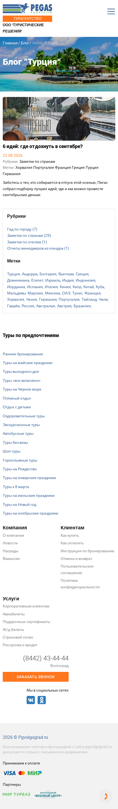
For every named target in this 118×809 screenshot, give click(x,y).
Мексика (52, 293)
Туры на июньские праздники (29, 495)
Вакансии (11, 558)
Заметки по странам (37, 161)
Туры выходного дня (21, 371)
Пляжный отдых (17, 398)
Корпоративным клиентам (26, 606)
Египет (37, 280)
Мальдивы (16, 293)
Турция (92, 167)
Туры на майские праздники (27, 362)
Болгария (48, 273)
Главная (10, 42)
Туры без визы (15, 442)
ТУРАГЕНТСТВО (27, 18)
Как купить (70, 535)
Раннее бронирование (23, 353)
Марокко (35, 293)
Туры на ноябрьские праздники (30, 513)
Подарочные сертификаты (26, 621)
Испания (35, 286)
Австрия (64, 305)
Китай (88, 286)
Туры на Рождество (20, 468)
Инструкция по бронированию (87, 550)
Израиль (52, 280)
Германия (12, 173)
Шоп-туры (11, 451)
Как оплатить (72, 542)
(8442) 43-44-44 (46, 658)
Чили (103, 299)
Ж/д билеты (13, 629)
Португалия (44, 167)
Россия (28, 305)
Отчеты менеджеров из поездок (38, 248)
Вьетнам (66, 273)
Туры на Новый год (19, 504)
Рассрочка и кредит (20, 644)
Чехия (31, 299)
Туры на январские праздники (29, 477)
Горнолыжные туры (20, 460)
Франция (63, 167)
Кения (65, 286)
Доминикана (18, 280)
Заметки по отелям (27, 241)
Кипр (77, 286)
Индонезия (85, 280)
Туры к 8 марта (16, 486)
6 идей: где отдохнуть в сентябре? (43, 146)
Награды (10, 550)
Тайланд (89, 299)
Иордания (16, 286)
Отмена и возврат (76, 558)
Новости (10, 542)
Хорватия (24, 167)
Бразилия (82, 305)
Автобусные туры (18, 433)
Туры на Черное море (22, 389)
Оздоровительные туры (24, 415)
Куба (100, 286)
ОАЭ (66, 293)
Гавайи (13, 305)
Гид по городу (22, 229)
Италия (51, 286)
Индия (68, 280)
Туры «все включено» (22, 380)
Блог (25, 42)
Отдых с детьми (17, 406)
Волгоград (59, 665)
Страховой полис (18, 637)
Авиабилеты (14, 613)
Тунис (77, 293)
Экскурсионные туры (21, 424)
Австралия (45, 305)
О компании (13, 535)
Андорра (30, 273)
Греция (79, 167)
